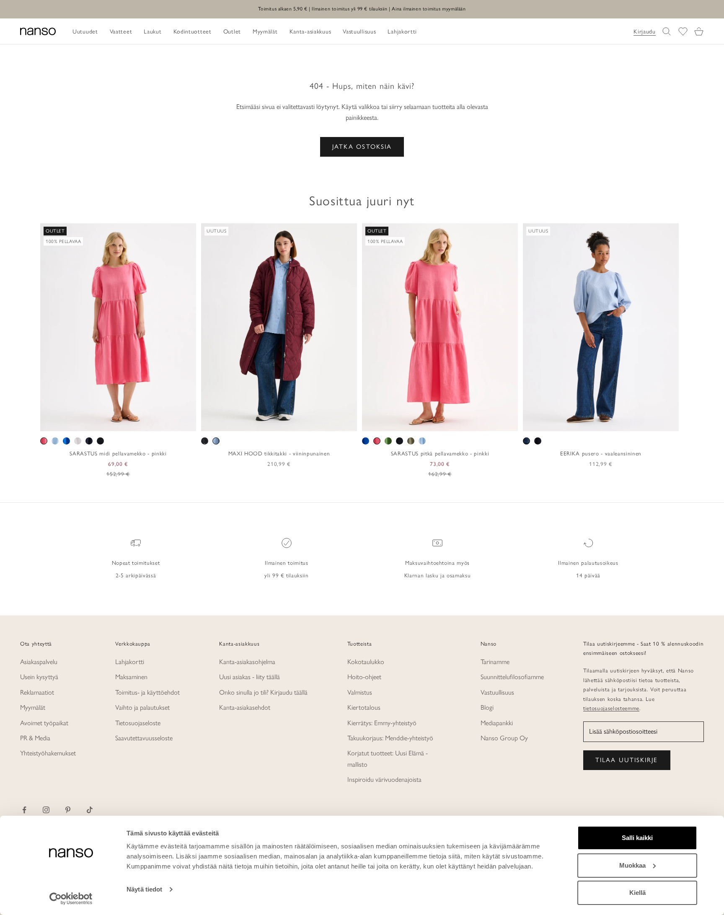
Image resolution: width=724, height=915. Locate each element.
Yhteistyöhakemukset (48, 753)
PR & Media (35, 738)
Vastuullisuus (497, 692)
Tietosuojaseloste (137, 723)
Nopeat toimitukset (136, 562)
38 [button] (583, 422)
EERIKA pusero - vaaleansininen (600, 453)
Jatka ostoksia (362, 146)
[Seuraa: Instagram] (46, 810)
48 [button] (643, 422)
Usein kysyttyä (39, 677)
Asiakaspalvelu (38, 662)
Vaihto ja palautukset (142, 707)
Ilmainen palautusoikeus (588, 562)
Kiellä (637, 892)
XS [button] (88, 422)
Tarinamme (495, 662)
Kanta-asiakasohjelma (247, 662)
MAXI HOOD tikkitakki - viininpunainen (279, 453)
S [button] (99, 422)
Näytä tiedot (144, 889)
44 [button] (619, 422)
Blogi (487, 707)
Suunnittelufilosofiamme (512, 677)
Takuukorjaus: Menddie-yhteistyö (390, 738)
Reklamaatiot (37, 692)
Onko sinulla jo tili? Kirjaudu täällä (263, 692)
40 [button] (595, 422)
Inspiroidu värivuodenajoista (384, 779)
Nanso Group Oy (504, 738)
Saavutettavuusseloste (144, 738)
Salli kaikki (637, 837)
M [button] (108, 422)
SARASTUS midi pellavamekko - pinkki (118, 453)
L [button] (118, 422)
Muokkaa (632, 865)
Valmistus (359, 692)
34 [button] (558, 422)
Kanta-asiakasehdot (244, 707)
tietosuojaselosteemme (611, 708)
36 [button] (571, 422)
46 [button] (631, 422)
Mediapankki (497, 723)
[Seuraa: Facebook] (24, 810)
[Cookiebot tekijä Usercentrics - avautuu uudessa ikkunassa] (71, 898)
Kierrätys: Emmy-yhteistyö (381, 723)
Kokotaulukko (365, 662)
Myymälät (32, 707)
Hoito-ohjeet (364, 677)
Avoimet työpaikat (44, 723)
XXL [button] (146, 422)
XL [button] (130, 422)
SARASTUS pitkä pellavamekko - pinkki (440, 453)
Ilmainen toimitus (286, 562)
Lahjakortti (129, 662)
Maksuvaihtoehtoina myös (437, 562)
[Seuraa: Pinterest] (68, 810)
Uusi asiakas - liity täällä (249, 677)
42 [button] (607, 422)
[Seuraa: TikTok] (89, 810)
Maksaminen (131, 677)
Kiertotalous (363, 707)
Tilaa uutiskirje (626, 760)
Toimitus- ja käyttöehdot (147, 692)
